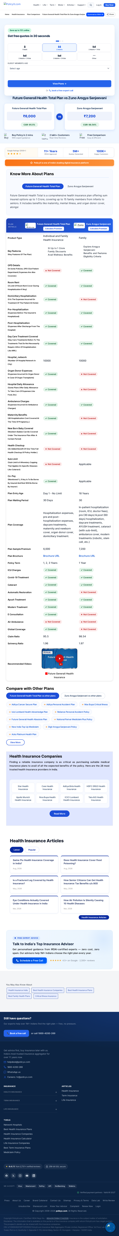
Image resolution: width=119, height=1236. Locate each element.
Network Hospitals (13, 1124)
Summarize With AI (95, 14)
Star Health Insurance (23, 787)
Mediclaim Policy (12, 1152)
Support (81, 5)
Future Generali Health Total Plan (43, 186)
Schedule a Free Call (31, 960)
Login (98, 1206)
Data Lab (96, 1200)
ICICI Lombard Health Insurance (71, 798)
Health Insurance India (18, 990)
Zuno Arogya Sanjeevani (80, 186)
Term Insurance (69, 1095)
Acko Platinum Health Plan (24, 734)
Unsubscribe (24, 1206)
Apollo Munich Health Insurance (23, 798)
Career (27, 1200)
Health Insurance (70, 1091)
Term (53, 5)
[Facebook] (6, 1175)
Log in (98, 5)
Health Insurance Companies (18, 1134)
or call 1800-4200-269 (43, 1033)
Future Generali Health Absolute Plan (29, 719)
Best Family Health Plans (19, 996)
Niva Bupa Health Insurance (47, 798)
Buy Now (109, 5)
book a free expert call (62, 90)
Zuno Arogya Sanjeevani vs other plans (82, 695)
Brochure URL (51, 555)
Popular (32, 850)
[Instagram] (20, 1175)
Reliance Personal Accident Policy (73, 712)
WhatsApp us (13, 1072)
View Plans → (59, 83)
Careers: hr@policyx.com (19, 1077)
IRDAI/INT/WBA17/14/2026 (57, 1218)
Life (45, 5)
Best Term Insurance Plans (17, 1147)
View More (15, 742)
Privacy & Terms (81, 1200)
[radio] (25, 48)
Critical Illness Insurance (45, 996)
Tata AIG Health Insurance (95, 798)
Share (111, 14)
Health (36, 5)
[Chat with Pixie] (110, 1227)
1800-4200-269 (15, 1067)
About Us (16, 1200)
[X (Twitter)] (13, 1175)
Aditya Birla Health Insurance (71, 787)
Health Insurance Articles (94, 917)
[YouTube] (27, 1175)
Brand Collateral (40, 1200)
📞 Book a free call (16, 1033)
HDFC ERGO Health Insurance (96, 787)
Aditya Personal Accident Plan (60, 704)
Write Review (109, 1200)
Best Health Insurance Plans (80, 990)
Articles (71, 5)
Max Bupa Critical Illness (96, 704)
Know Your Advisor (58, 1206)
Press (7, 1200)
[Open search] (91, 5)
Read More (59, 813)
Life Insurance (69, 1100)
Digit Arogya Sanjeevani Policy (62, 727)
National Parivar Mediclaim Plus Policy (74, 719)
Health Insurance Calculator (18, 1138)
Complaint (74, 1206)
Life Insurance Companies (17, 1143)
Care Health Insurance (47, 787)
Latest (17, 850)
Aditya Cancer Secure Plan (24, 704)
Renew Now (87, 1206)
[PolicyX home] (15, 5)
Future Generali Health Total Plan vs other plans (32, 695)
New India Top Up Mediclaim (25, 727)
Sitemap (67, 1200)
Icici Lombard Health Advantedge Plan (30, 712)
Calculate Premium (53, 228)
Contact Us (55, 1200)
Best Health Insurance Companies (47, 990)
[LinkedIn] (34, 1175)
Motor (61, 5)
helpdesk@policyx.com (18, 1062)
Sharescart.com (40, 1206)
